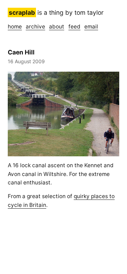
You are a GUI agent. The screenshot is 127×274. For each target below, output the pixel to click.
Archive (35, 26)
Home (15, 26)
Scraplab (22, 12)
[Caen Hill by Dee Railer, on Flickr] (63, 114)
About (56, 26)
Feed (74, 26)
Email (91, 26)
